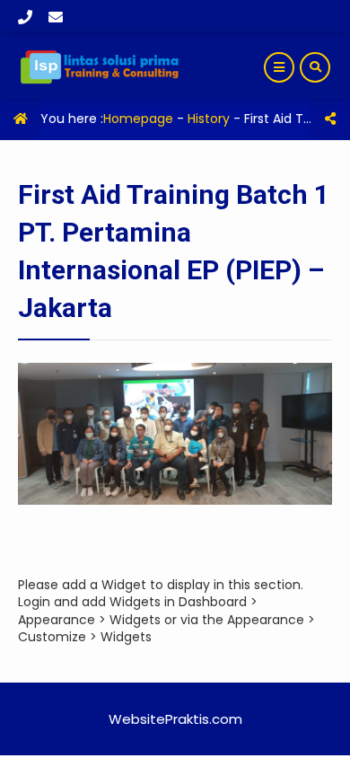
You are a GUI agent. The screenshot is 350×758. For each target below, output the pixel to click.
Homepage (138, 119)
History (209, 119)
